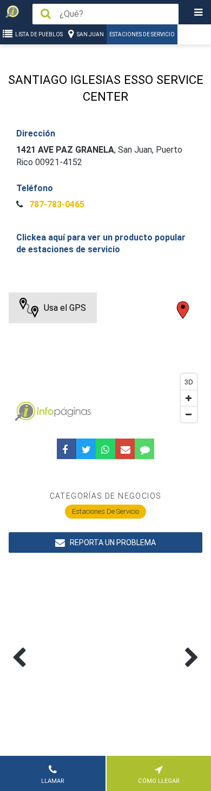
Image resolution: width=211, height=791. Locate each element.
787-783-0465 (55, 204)
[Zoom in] (189, 398)
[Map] (106, 360)
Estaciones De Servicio (142, 34)
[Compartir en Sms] (144, 449)
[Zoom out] (189, 414)
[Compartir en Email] (125, 449)
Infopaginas (25, 411)
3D (188, 381)
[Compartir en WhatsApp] (105, 449)
